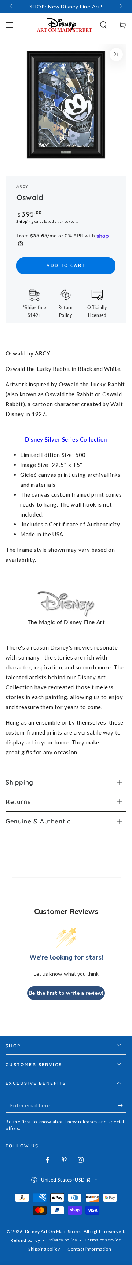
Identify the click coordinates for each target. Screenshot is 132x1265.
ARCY (22, 186)
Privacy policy (62, 1240)
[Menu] (9, 25)
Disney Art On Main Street (53, 1231)
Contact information (89, 1249)
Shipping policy (44, 1249)
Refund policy (25, 1240)
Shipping (25, 221)
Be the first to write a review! (66, 993)
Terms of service (103, 1240)
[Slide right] (120, 6)
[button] (103, 25)
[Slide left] (12, 6)
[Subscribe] (122, 1105)
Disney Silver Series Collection (67, 439)
